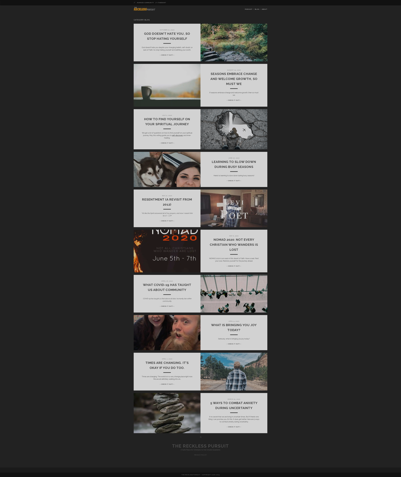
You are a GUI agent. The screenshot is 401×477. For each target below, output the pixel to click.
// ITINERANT (160, 2)
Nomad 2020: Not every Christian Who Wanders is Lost (234, 244)
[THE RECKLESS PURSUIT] (144, 9)
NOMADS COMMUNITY (145, 2)
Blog (257, 9)
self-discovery (177, 135)
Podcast (248, 9)
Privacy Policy (200, 455)
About (264, 9)
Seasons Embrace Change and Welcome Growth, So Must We (233, 79)
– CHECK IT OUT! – (167, 55)
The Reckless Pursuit (200, 446)
